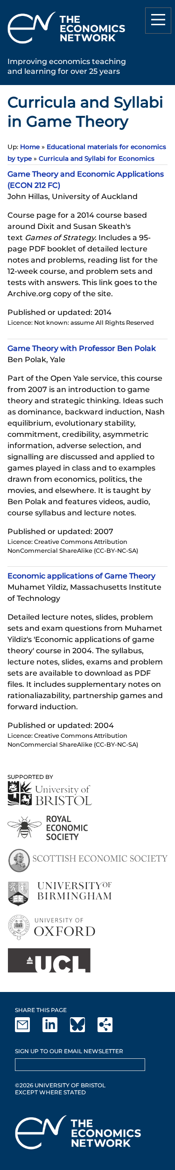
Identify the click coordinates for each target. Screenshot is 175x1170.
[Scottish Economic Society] (87, 861)
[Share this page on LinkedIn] (55, 1030)
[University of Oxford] (52, 927)
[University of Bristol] (49, 793)
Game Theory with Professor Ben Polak (81, 348)
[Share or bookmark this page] (111, 1030)
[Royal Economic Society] (48, 828)
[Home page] (66, 45)
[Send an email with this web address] (28, 1030)
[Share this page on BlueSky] (83, 1030)
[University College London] (49, 960)
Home (30, 146)
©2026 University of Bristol (60, 1085)
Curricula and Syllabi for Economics (96, 158)
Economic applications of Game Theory (81, 575)
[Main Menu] (158, 20)
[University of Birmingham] (59, 894)
